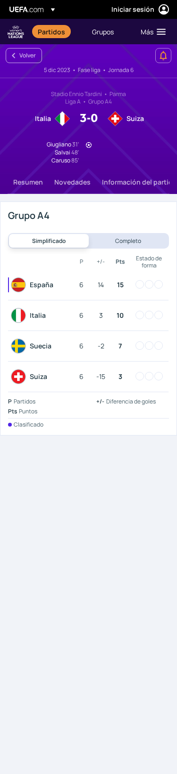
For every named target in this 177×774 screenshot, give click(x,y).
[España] (20, 284)
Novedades (72, 181)
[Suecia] (20, 346)
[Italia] (20, 315)
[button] (151, 31)
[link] (51, 31)
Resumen (28, 181)
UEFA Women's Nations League (16, 31)
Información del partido (139, 181)
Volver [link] (27, 55)
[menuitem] (57, 31)
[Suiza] (20, 376)
